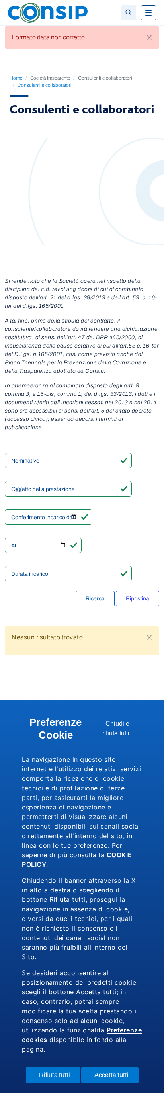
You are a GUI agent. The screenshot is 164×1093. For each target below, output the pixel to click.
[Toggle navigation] (148, 12)
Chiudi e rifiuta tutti (122, 730)
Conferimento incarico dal (42, 517)
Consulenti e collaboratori (45, 85)
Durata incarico (29, 574)
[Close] (149, 37)
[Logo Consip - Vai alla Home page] (48, 12)
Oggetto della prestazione (43, 489)
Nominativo (25, 461)
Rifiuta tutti (59, 1077)
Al (13, 546)
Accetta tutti (116, 1077)
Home (16, 78)
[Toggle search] (128, 12)
